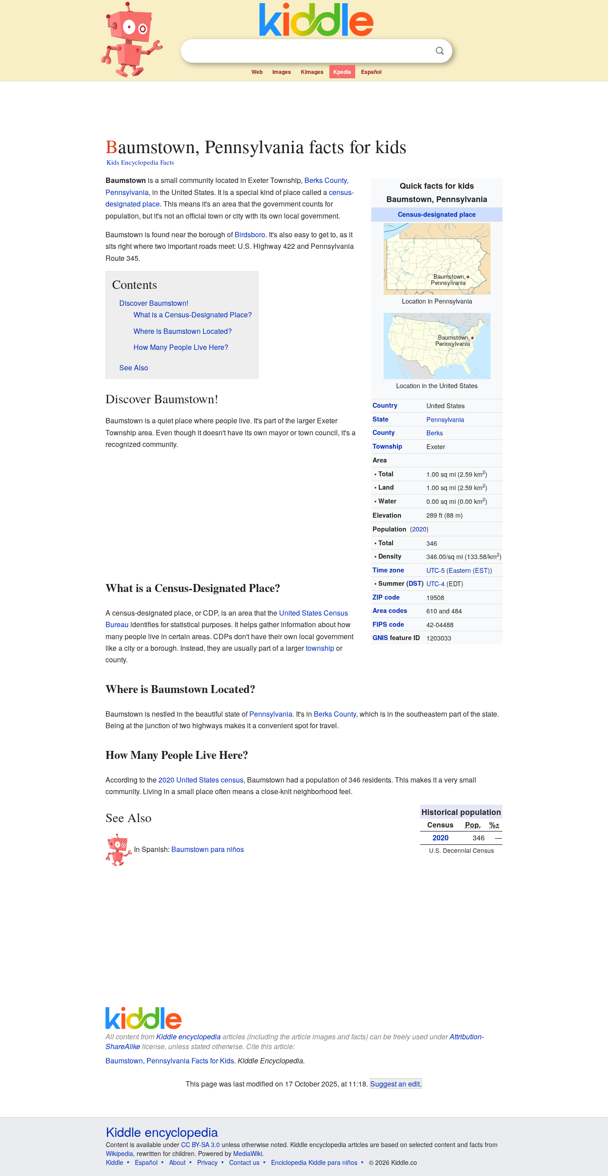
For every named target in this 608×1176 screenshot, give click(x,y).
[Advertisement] (303, 106)
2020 (419, 528)
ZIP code (386, 596)
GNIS (380, 637)
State (381, 418)
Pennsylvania (445, 419)
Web (257, 72)
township (320, 648)
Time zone (388, 569)
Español (371, 72)
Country (385, 405)
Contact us (244, 1162)
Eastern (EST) (469, 570)
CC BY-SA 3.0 (200, 1144)
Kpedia (342, 72)
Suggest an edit (395, 1083)
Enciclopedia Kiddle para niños (314, 1162)
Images (281, 72)
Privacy (207, 1162)
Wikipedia (119, 1153)
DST (415, 583)
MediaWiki (247, 1153)
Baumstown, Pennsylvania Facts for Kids (169, 1060)
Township (387, 446)
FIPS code (388, 624)
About (177, 1162)
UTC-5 (435, 570)
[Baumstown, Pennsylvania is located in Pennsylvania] (437, 257)
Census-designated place (437, 214)
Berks (434, 432)
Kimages (312, 72)
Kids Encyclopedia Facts (140, 162)
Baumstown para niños (207, 849)
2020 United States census (200, 780)
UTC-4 (435, 583)
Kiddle (114, 1162)
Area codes (390, 610)
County (384, 432)
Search (439, 51)
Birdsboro (250, 234)
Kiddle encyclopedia (188, 1036)
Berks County (335, 714)
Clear (421, 51)
